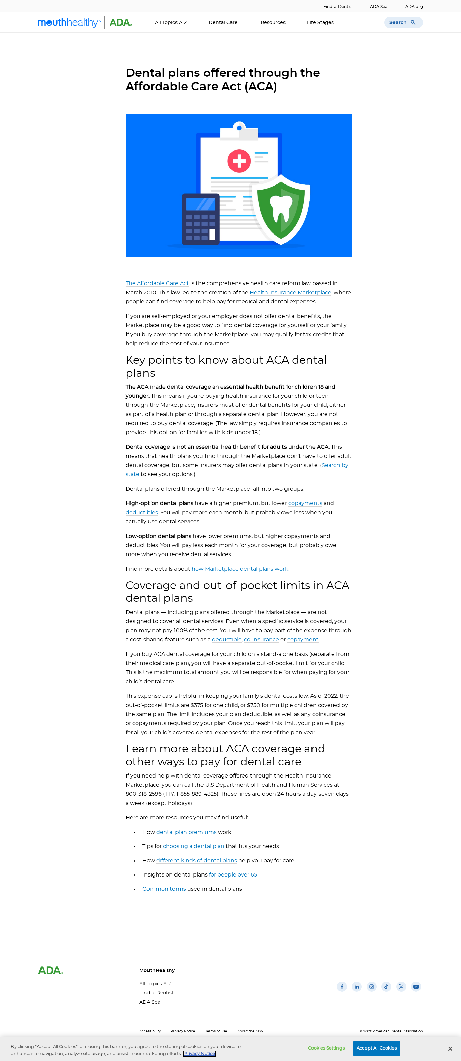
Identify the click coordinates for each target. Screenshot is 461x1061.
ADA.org (414, 7)
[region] (230, 1049)
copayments (305, 503)
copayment (303, 639)
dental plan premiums (186, 832)
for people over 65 (233, 875)
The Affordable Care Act (157, 283)
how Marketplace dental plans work (240, 569)
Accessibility (150, 1031)
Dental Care (224, 22)
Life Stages (321, 22)
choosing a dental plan (193, 846)
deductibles (142, 512)
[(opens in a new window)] (342, 991)
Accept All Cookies (377, 1048)
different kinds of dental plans (196, 860)
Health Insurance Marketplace (290, 292)
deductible (227, 639)
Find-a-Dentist (338, 7)
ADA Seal (379, 7)
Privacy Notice (183, 1031)
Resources (273, 22)
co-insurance (261, 639)
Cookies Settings (326, 1048)
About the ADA (250, 1031)
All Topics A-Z (171, 22)
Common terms (164, 889)
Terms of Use (216, 1031)
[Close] (450, 1048)
